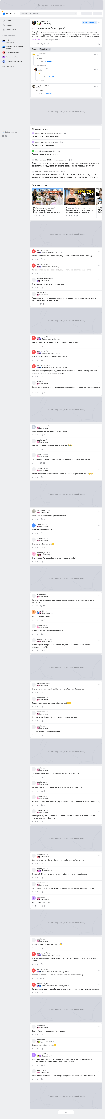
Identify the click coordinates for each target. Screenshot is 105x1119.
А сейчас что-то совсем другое (54, 367)
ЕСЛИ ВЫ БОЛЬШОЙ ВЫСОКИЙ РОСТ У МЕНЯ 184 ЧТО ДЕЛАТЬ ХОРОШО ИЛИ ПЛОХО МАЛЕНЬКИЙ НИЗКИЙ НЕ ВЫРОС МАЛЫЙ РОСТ (65, 177)
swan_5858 (38, 151)
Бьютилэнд (46, 24)
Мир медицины (49, 142)
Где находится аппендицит (45, 136)
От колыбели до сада (51, 133)
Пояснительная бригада (51, 252)
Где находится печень (43, 145)
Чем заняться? (47, 871)
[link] (47, 203)
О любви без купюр (49, 171)
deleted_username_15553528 (43, 160)
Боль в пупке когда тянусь (45, 154)
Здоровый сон (46, 1042)
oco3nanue (38, 171)
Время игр (46, 1056)
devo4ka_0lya (39, 133)
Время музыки (58, 160)
